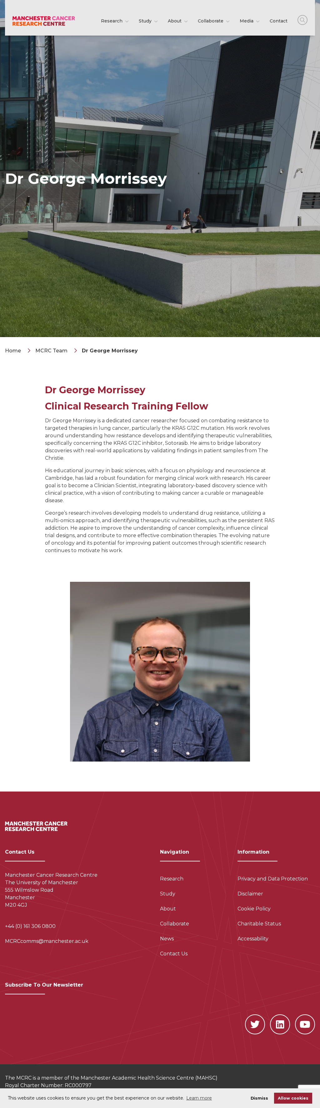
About (175, 21)
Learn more (199, 1098)
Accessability (253, 939)
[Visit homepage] (43, 21)
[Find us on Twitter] (255, 1024)
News (167, 939)
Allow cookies (293, 1098)
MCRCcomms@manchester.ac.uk (46, 941)
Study (146, 21)
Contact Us (174, 954)
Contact (279, 21)
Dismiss (259, 1098)
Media (247, 21)
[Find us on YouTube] (305, 1024)
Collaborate (211, 21)
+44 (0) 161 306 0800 (30, 926)
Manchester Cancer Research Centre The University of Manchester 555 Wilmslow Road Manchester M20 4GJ (51, 890)
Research (112, 21)
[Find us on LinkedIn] (280, 1024)
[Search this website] (303, 20)
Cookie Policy (254, 909)
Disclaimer (250, 894)
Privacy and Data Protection (273, 879)
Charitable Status (259, 924)
